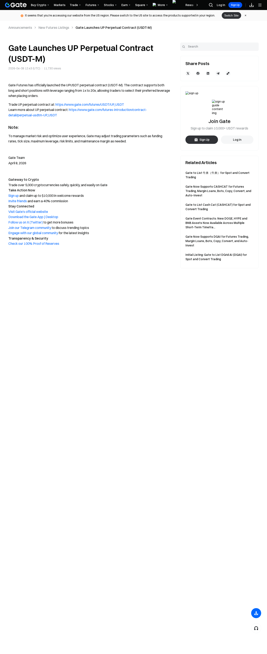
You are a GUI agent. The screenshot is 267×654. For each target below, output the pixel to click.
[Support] (256, 628)
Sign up (13, 195)
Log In (221, 5)
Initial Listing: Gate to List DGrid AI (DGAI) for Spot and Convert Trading (216, 257)
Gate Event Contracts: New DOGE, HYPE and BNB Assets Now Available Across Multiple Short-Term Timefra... (216, 223)
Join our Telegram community (29, 228)
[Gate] (16, 5)
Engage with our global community (33, 233)
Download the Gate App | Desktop (33, 217)
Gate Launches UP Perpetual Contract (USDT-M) (114, 27)
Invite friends (17, 201)
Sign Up (235, 4)
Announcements (20, 27)
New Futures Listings (53, 27)
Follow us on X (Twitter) (25, 222)
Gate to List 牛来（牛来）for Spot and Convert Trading (217, 175)
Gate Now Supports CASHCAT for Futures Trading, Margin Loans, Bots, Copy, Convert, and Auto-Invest (218, 191)
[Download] (256, 613)
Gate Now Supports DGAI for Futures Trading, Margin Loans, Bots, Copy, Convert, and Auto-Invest (217, 241)
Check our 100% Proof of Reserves (33, 243)
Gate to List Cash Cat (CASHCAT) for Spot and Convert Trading (218, 207)
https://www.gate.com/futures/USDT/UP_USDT (89, 104)
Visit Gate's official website (28, 212)
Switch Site (231, 15)
